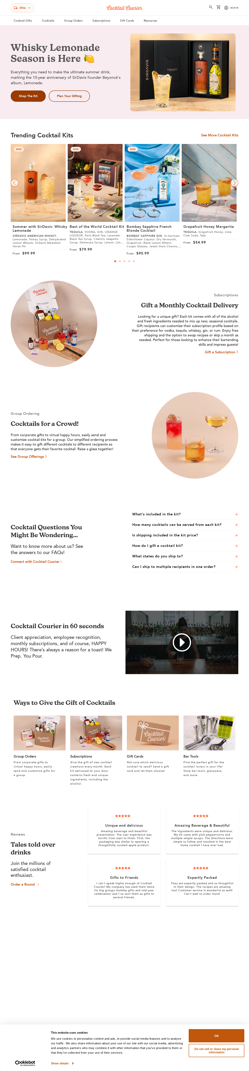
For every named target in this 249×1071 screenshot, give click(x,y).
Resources (150, 21)
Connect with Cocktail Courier (35, 561)
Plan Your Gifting (69, 96)
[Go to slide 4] (129, 261)
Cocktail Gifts (23, 21)
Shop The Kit (28, 96)
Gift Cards (127, 21)
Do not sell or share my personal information (217, 1050)
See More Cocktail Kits (219, 135)
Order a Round (23, 884)
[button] (211, 8)
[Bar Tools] (209, 749)
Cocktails (48, 21)
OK (216, 1035)
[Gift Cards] (153, 749)
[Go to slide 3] (124, 261)
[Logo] (124, 7)
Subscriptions (101, 21)
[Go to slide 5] (134, 261)
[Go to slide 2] (120, 261)
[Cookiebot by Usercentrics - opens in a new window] (25, 1063)
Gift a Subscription (220, 352)
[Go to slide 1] (115, 261)
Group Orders (73, 21)
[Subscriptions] (96, 749)
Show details (60, 1063)
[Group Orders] (40, 749)
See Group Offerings (27, 456)
